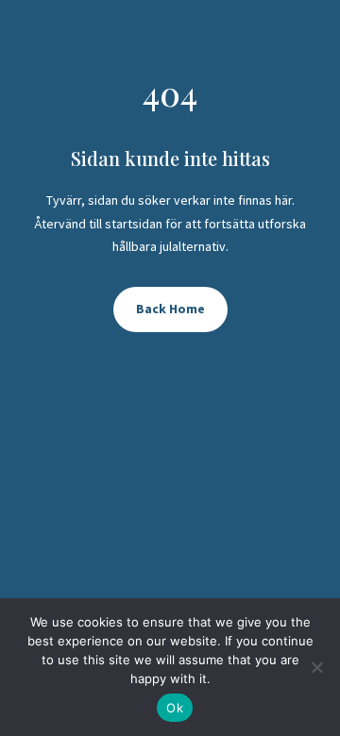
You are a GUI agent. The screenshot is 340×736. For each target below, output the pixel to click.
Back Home (170, 308)
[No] (316, 667)
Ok (174, 707)
